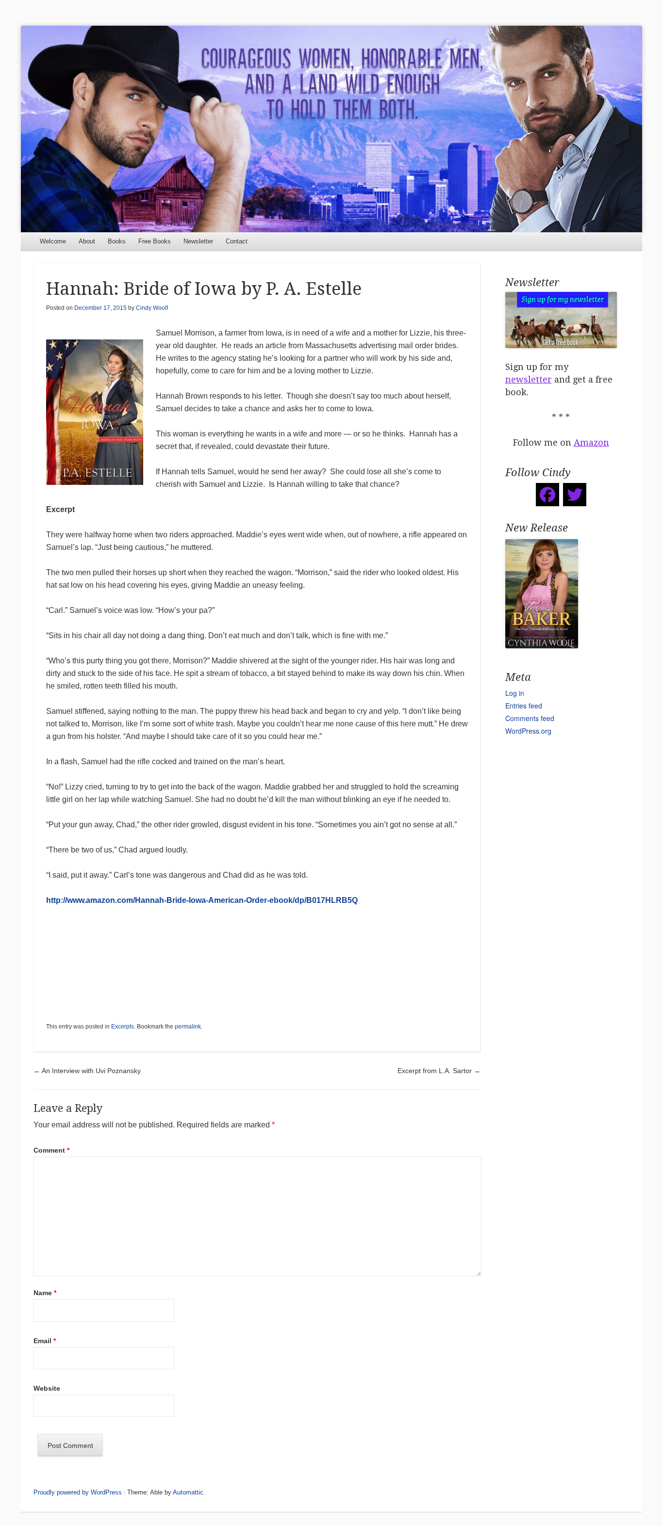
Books (117, 241)
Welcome (53, 241)
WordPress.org (528, 731)
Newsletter (198, 241)
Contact (237, 241)
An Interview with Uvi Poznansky (87, 1071)
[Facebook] (547, 494)
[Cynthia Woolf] (331, 129)
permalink (188, 1026)
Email (44, 1341)
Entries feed (523, 705)
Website (46, 1388)
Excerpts (122, 1026)
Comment (51, 1150)
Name (44, 1293)
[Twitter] (574, 494)
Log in (514, 693)
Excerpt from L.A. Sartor (439, 1071)
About (87, 241)
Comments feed (529, 718)
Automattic (188, 1492)
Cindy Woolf (152, 308)
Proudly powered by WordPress (77, 1492)
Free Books (154, 241)
